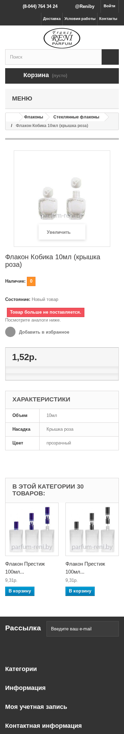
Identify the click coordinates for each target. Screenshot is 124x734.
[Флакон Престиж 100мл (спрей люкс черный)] (92, 529)
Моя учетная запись (36, 706)
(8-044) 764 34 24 (40, 6)
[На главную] (12, 117)
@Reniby (84, 6)
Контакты (108, 19)
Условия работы (79, 19)
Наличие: (15, 281)
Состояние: (17, 299)
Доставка (52, 19)
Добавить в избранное (43, 332)
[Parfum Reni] (62, 38)
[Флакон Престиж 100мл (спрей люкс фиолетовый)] (32, 529)
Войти (109, 6)
